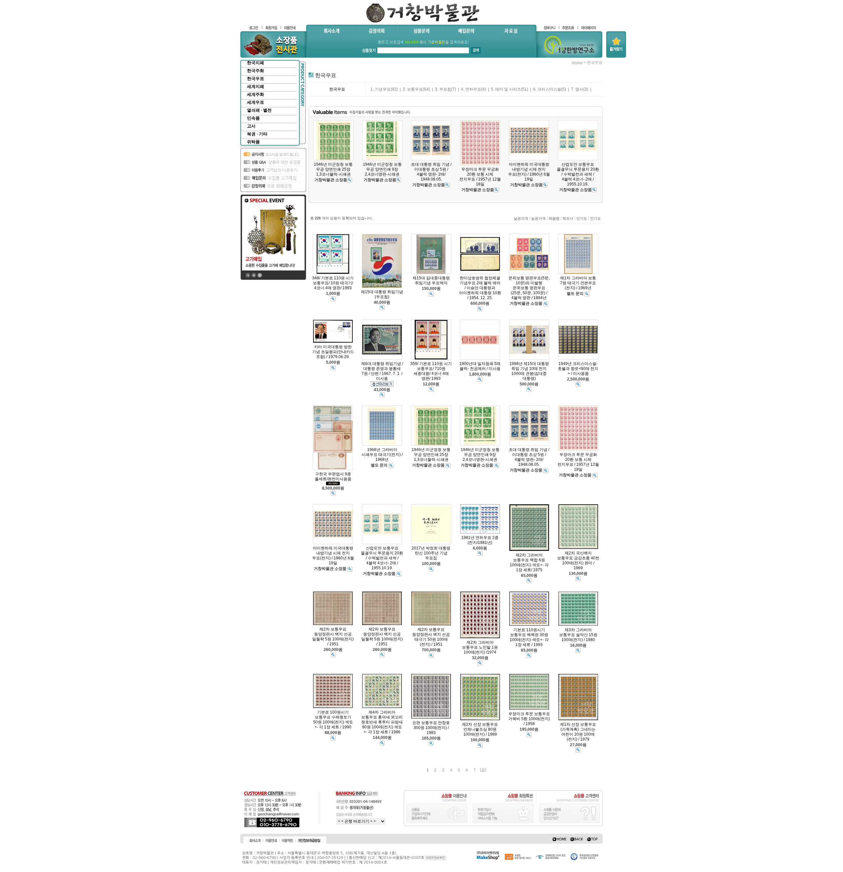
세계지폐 (255, 86)
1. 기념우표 (380, 89)
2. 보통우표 (413, 89)
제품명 (554, 218)
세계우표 (255, 102)
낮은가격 (521, 218)
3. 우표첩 (443, 89)
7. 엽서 (577, 89)
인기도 (581, 218)
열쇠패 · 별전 (259, 110)
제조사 (567, 218)
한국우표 (255, 78)
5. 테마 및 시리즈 (506, 89)
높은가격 (538, 218)
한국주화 (255, 70)
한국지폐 (255, 62)
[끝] (483, 770)
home (577, 63)
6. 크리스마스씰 (547, 89)
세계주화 (255, 94)
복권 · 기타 (257, 133)
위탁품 (253, 141)
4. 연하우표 (471, 89)
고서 (251, 126)
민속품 (253, 118)
